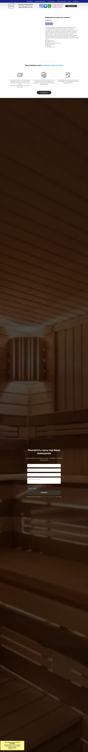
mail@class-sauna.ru (57, 7)
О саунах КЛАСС (51, 1)
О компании (75, 1)
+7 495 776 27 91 (57, 5)
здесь (14, 748)
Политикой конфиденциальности (49, 496)
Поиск (69, 1)
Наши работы (30, 1)
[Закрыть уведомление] (23, 741)
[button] (71, 6)
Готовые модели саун (40, 1)
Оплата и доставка (61, 1)
